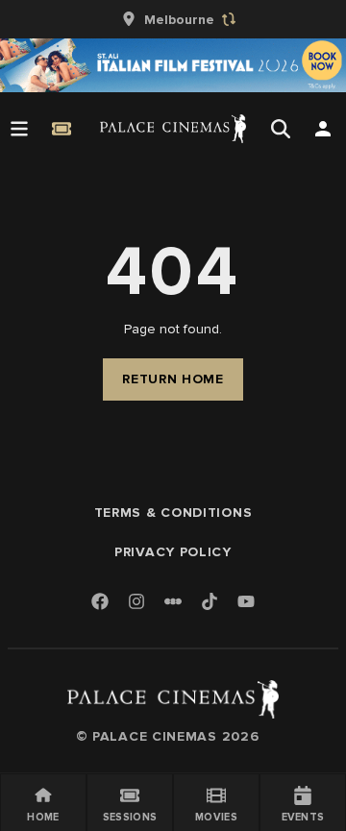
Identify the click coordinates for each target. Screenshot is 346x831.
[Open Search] (280, 129)
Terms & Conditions (173, 512)
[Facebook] (100, 603)
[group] (173, 19)
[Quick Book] (61, 129)
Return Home (173, 379)
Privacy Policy (173, 552)
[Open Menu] (19, 129)
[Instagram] (136, 603)
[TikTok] (209, 601)
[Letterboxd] (173, 601)
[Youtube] (246, 603)
